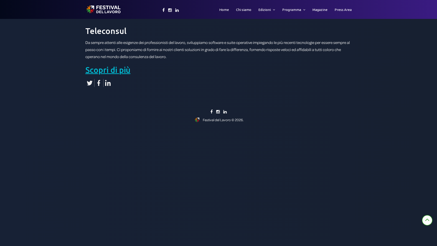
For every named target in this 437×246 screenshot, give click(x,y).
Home (224, 10)
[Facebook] (163, 10)
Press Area (343, 10)
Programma (291, 10)
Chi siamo (243, 10)
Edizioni (264, 10)
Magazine (320, 10)
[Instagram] (170, 10)
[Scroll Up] (427, 220)
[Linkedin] (177, 10)
